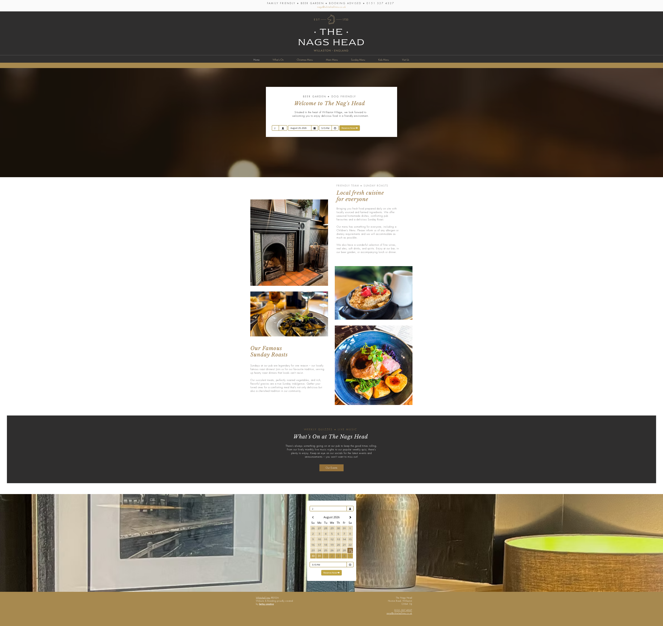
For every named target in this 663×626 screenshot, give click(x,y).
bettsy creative (266, 603)
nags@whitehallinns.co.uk (331, 6)
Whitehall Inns (263, 597)
